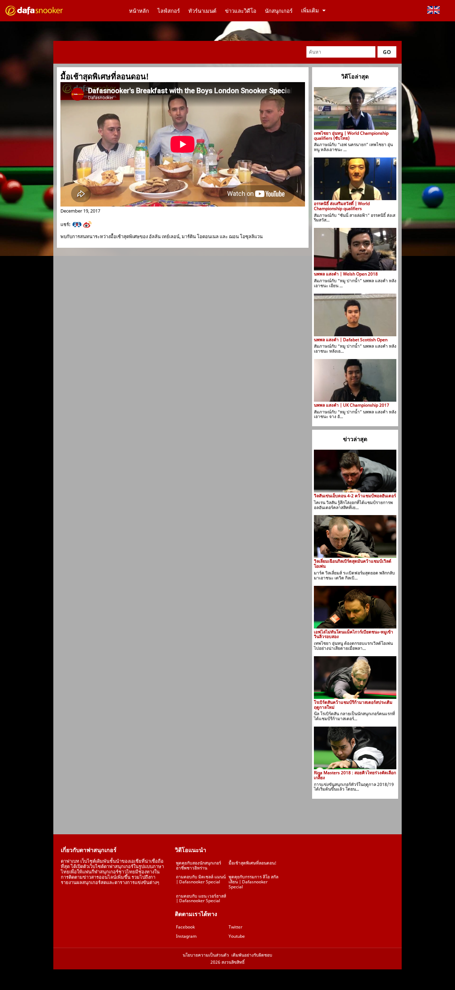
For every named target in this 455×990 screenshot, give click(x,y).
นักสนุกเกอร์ (279, 10)
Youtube (237, 936)
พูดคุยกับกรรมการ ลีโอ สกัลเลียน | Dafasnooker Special (253, 882)
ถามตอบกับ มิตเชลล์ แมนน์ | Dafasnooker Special (201, 879)
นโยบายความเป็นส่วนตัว (206, 955)
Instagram (186, 936)
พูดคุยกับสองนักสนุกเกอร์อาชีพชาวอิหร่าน (198, 865)
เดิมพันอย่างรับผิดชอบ (251, 955)
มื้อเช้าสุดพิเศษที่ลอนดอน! (253, 863)
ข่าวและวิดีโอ (240, 10)
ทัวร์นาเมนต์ (202, 10)
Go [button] (387, 51)
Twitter (235, 927)
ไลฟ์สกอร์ (168, 10)
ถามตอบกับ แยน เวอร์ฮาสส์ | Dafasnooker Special (201, 898)
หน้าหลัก (139, 10)
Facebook (185, 927)
